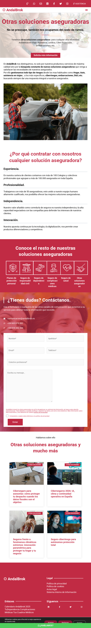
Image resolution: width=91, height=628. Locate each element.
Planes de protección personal (12, 281)
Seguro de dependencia (38, 281)
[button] (86, 10)
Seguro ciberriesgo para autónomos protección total (63, 542)
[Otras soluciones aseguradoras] (81, 268)
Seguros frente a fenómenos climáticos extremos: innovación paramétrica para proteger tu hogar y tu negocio (24, 546)
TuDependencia (12, 609)
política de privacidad (41, 412)
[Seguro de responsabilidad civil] (27, 268)
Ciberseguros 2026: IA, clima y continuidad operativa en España (63, 493)
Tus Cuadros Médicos (23, 612)
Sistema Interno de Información (61, 592)
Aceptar (51, 623)
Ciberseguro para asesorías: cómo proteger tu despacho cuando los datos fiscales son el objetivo (26, 496)
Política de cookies (55, 586)
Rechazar (65, 623)
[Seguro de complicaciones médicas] (54, 268)
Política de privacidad (57, 583)
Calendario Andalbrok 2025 (17, 606)
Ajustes (79, 623)
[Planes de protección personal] (13, 268)
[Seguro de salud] (67, 268)
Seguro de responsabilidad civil (25, 281)
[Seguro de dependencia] (40, 268)
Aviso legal (52, 589)
